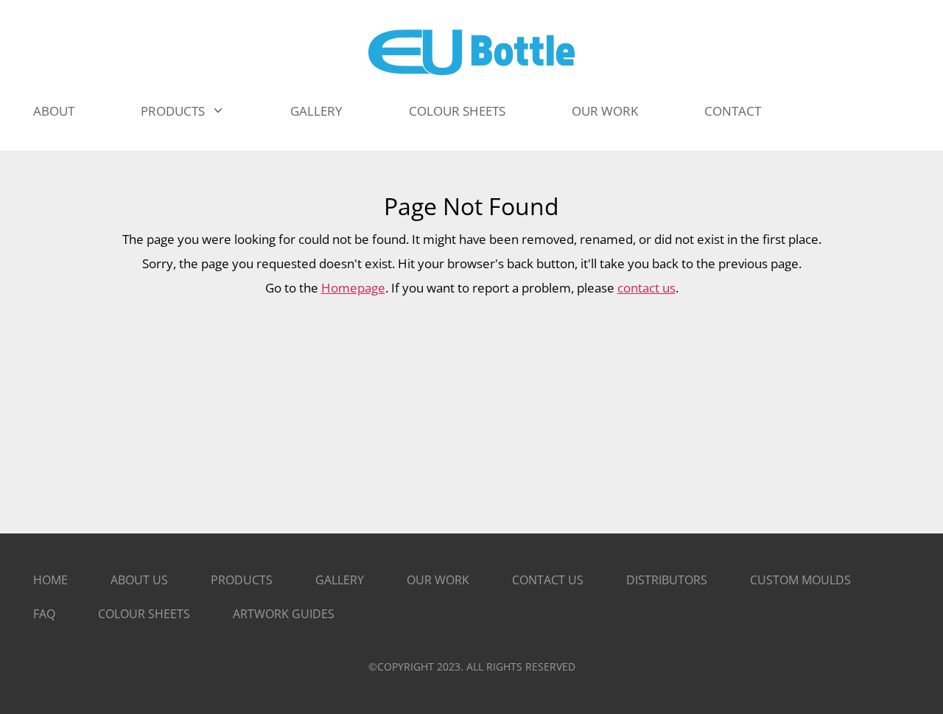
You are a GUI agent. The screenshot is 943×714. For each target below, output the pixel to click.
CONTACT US (547, 580)
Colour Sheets (144, 614)
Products (173, 111)
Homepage (353, 287)
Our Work (605, 111)
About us (139, 580)
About (53, 111)
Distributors (666, 580)
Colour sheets (457, 111)
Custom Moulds (800, 580)
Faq (44, 614)
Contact (732, 111)
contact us (646, 287)
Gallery (316, 111)
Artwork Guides (283, 614)
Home (50, 580)
